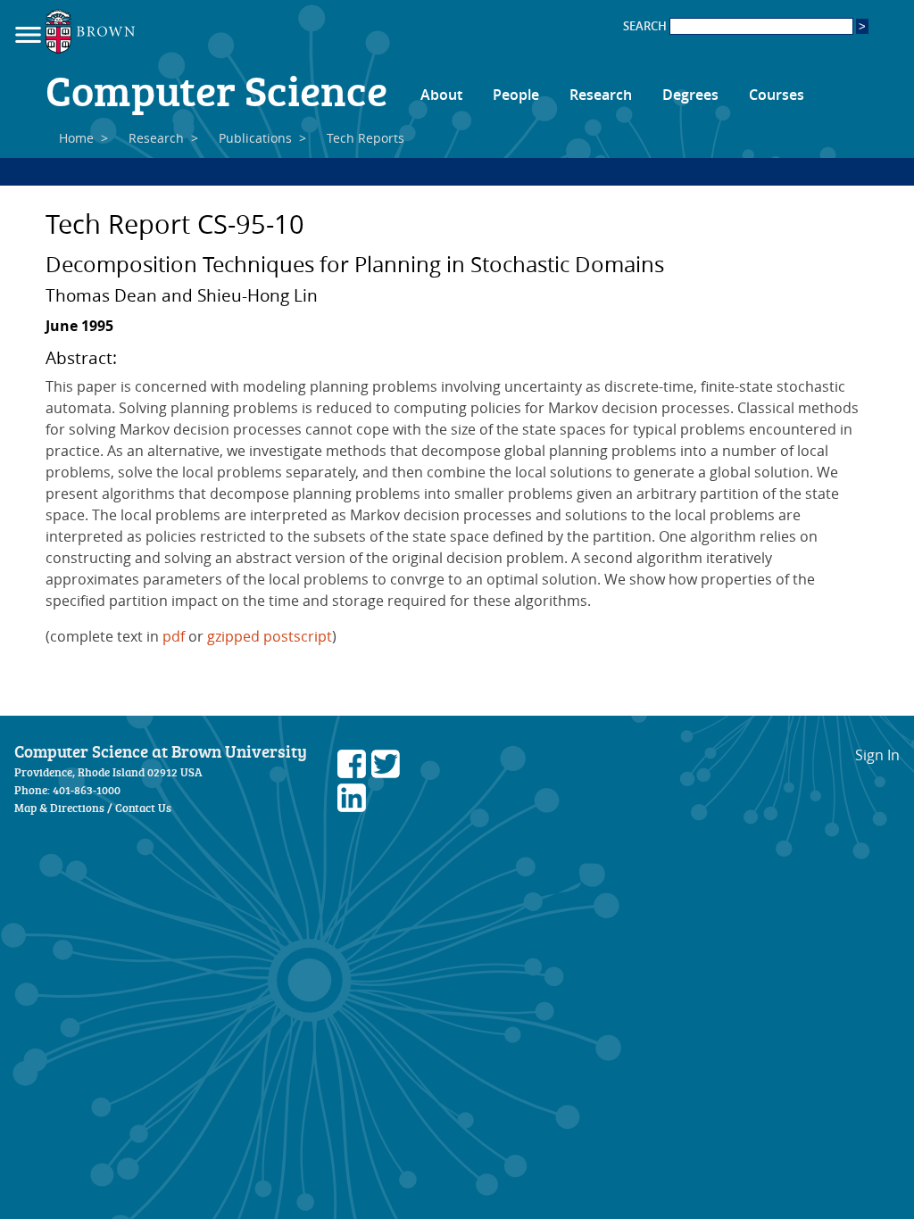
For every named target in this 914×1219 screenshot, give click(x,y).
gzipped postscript (269, 636)
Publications (255, 137)
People (516, 94)
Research (600, 94)
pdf (173, 636)
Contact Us (143, 808)
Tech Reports (365, 137)
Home (76, 137)
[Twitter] (385, 773)
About (441, 94)
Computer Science (216, 89)
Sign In (877, 755)
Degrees (690, 94)
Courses (776, 94)
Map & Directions (59, 808)
